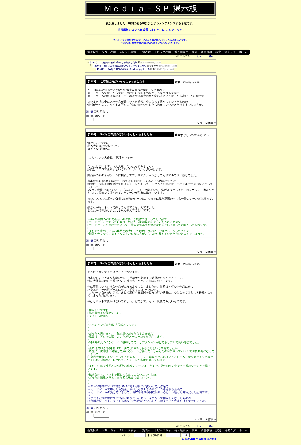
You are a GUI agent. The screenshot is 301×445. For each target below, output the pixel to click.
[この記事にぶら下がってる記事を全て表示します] (90, 66)
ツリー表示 (109, 51)
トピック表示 (162, 51)
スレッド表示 (127, 51)
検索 (194, 51)
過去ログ (230, 51)
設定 (218, 51)
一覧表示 (145, 51)
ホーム (243, 51)
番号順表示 (181, 51)
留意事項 (206, 51)
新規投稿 (92, 51)
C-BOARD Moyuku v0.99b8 (199, 438)
